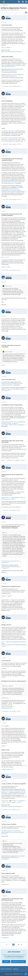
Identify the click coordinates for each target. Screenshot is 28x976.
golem (3, 365)
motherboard (5, 937)
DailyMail (4, 668)
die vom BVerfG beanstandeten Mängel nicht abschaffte (13, 793)
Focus (22, 460)
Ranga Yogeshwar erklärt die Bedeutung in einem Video (13, 498)
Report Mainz (12, 233)
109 (18, 944)
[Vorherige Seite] (6, 945)
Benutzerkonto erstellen (18, 961)
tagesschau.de (5, 497)
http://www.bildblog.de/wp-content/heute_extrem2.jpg (13, 75)
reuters (3, 267)
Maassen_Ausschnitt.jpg (7, 706)
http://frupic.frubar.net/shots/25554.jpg (11, 51)
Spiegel (17, 460)
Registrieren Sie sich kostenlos (14, 956)
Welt (3, 257)
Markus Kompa (21, 109)
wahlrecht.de (5, 800)
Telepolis (8, 47)
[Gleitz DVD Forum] (2, 1)
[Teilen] (26, 12)
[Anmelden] (22, 2)
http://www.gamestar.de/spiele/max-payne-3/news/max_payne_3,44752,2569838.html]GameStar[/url (14, 644)
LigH (14, 86)
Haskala (3, 596)
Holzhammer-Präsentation (8, 66)
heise (3, 641)
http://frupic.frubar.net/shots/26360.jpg (11, 806)
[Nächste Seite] (21, 945)
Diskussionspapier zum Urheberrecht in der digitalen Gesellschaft (12, 384)
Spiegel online (5, 698)
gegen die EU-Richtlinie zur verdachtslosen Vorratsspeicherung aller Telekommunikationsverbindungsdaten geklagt (13, 190)
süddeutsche (10, 460)
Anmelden (6, 961)
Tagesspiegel (5, 884)
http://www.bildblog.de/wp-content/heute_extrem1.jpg (13, 69)
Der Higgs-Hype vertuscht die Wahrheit (11, 507)
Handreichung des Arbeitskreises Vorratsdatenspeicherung (13, 182)
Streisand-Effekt (21, 856)
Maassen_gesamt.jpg (7, 708)
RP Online (13, 800)
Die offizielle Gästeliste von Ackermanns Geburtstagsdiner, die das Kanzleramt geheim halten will (13, 832)
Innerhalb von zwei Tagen (8, 131)
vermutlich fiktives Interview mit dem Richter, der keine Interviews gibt (13, 138)
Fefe (3, 47)
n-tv (7, 257)
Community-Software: (14, 974)
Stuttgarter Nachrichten (7, 769)
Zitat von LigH (8, 286)
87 (13, 944)
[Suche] (19, 1)
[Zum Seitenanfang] (25, 974)
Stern (19, 802)
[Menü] (26, 1)
